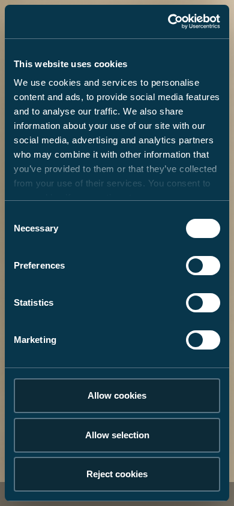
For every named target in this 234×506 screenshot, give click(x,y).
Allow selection (117, 435)
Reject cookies (117, 474)
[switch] (203, 265)
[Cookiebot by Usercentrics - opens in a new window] (168, 21)
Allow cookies (117, 395)
